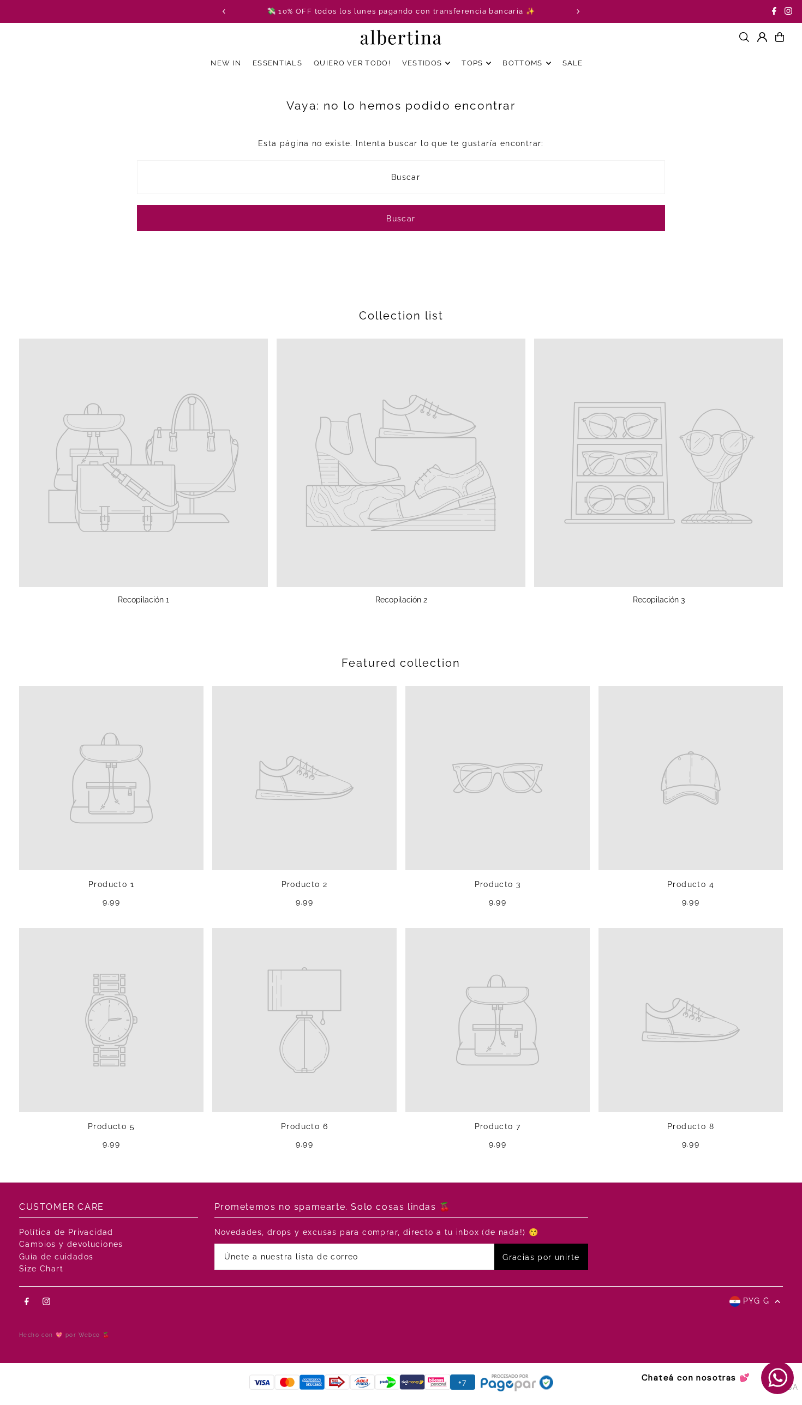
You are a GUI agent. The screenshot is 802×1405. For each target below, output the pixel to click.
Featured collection (401, 663)
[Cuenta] (762, 37)
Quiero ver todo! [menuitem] (352, 63)
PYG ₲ (756, 1301)
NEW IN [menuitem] (226, 63)
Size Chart (41, 1268)
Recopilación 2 (401, 599)
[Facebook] (774, 12)
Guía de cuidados (56, 1256)
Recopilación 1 (143, 599)
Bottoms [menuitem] (522, 63)
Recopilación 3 (659, 599)
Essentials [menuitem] (277, 63)
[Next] (577, 11)
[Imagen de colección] (143, 463)
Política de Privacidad (66, 1232)
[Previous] (224, 11)
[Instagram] (788, 12)
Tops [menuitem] (472, 63)
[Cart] (779, 37)
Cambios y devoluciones (71, 1244)
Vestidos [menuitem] (422, 63)
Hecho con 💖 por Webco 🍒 (64, 1335)
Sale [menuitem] (572, 63)
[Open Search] (744, 37)
